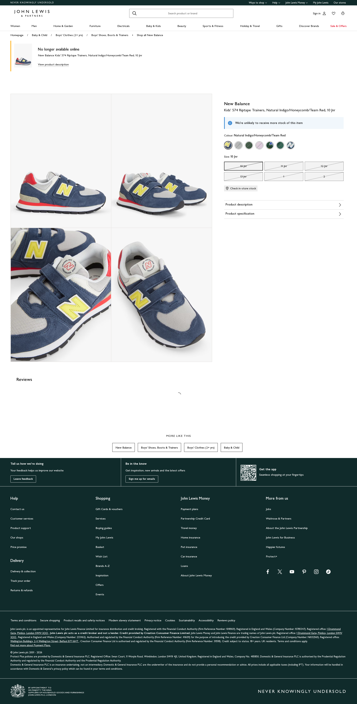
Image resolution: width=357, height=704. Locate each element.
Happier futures (275, 547)
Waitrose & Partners (278, 518)
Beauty (181, 26)
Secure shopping (50, 620)
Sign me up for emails (142, 478)
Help (274, 2)
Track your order (20, 580)
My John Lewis (320, 2)
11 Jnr (275, 167)
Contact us (17, 509)
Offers (100, 585)
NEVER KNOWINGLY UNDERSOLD (32, 2)
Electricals (123, 26)
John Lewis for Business (280, 537)
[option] (228, 145)
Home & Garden (63, 26)
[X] (280, 573)
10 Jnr (235, 167)
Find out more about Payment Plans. (30, 645)
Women (15, 26)
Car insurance (189, 556)
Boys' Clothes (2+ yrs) (69, 35)
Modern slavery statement (125, 620)
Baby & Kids (153, 26)
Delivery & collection (23, 571)
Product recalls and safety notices (84, 620)
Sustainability (187, 620)
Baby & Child (39, 35)
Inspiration (102, 575)
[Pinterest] (304, 573)
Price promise (18, 547)
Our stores (340, 2)
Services (101, 518)
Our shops (16, 537)
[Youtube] (292, 573)
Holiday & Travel (250, 26)
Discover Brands (309, 26)
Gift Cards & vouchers (109, 509)
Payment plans (189, 509)
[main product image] (26, 56)
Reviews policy (226, 620)
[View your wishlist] (333, 13)
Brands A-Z (103, 566)
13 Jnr (235, 177)
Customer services (21, 518)
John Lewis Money (295, 2)
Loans (184, 566)
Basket (100, 547)
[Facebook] (268, 573)
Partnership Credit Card (195, 518)
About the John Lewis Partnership (287, 528)
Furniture (95, 26)
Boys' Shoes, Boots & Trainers (109, 35)
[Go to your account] (324, 13)
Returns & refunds (21, 590)
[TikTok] (328, 573)
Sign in (317, 13)
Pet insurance (189, 547)
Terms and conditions (23, 620)
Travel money (189, 528)
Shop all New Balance (150, 35)
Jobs (268, 509)
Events (100, 594)
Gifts (279, 26)
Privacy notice (152, 620)
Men (34, 26)
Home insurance (190, 537)
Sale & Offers (338, 26)
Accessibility (206, 620)
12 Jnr (316, 167)
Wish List (101, 556)
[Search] (134, 13)
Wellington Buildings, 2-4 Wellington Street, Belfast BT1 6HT (44, 641)
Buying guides (104, 528)
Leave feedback (23, 478)
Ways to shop (256, 2)
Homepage (16, 35)
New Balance (123, 447)
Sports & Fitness (213, 26)
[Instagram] (316, 573)
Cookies (170, 620)
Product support (20, 528)
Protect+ (271, 556)
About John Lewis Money (196, 575)
